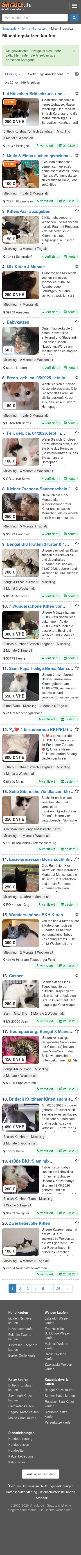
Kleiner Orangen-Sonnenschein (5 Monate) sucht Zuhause (37, 491)
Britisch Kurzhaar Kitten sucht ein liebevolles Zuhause (38, 1101)
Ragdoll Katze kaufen (23, 1412)
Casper (16, 976)
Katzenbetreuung (20, 1456)
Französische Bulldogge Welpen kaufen (58, 1333)
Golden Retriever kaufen (20, 1320)
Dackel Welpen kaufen (55, 1356)
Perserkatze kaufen (58, 1422)
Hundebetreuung (20, 1438)
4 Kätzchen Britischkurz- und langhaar (32, 96)
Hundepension (18, 1444)
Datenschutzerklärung (21, 1492)
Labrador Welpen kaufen (57, 1320)
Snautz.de (9, 28)
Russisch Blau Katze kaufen (59, 1403)
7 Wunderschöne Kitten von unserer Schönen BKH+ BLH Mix (33, 608)
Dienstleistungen (21, 1432)
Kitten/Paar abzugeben (28, 211)
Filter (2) (11, 74)
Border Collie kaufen (22, 1355)
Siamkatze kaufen (21, 1406)
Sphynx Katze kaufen (60, 1395)
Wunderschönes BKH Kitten (36, 915)
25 (58, 1288)
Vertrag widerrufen (41, 1474)
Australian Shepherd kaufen (22, 1347)
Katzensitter (16, 1462)
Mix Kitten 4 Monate (26, 267)
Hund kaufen (18, 1312)
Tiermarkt (27, 28)
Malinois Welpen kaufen (56, 1345)
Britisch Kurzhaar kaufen (20, 1387)
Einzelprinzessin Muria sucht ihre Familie (37, 861)
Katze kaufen (18, 1379)
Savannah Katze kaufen (20, 1397)
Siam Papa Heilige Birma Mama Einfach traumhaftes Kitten (35, 670)
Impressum (31, 1486)
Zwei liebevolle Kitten (29, 1223)
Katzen (42, 28)
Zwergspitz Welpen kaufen (58, 1366)
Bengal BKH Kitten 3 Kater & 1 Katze (33, 546)
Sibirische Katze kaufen (56, 1414)
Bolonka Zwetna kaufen (19, 1336)
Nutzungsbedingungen (57, 1486)
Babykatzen (18, 322)
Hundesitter (16, 1450)
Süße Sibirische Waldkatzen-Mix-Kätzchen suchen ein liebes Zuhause (37, 793)
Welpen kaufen (56, 1312)
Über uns (14, 1486)
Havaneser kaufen (21, 1328)
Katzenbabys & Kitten (56, 1381)
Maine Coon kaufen (22, 1417)
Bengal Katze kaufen (59, 1389)
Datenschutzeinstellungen (56, 1492)
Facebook (41, 1498)
